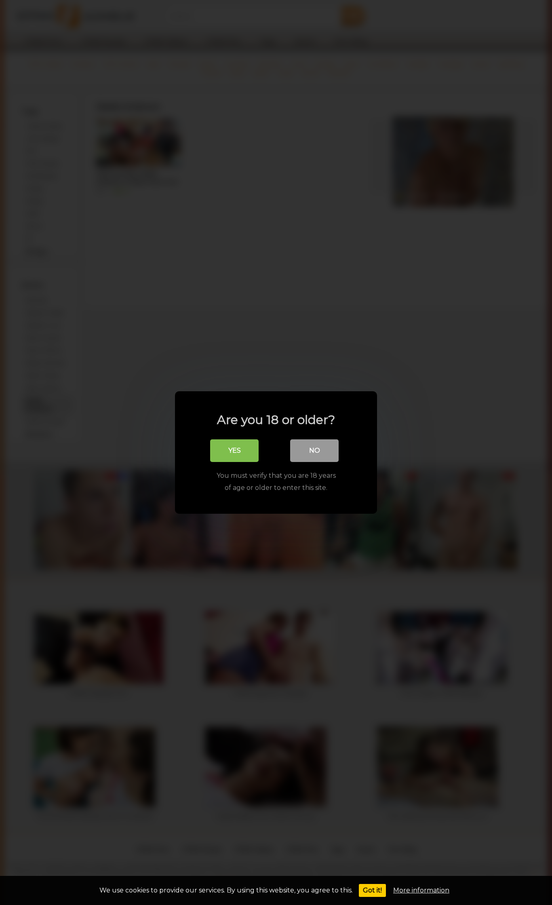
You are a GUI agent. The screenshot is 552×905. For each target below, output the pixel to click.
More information (421, 890)
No (314, 450)
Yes (234, 450)
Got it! (372, 890)
